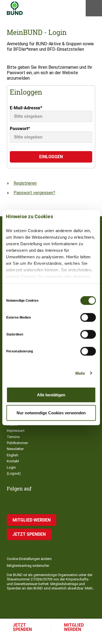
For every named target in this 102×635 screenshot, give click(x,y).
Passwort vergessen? (34, 192)
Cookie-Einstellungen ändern (29, 559)
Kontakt (13, 461)
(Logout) (14, 473)
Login (11, 467)
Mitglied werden (32, 520)
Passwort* (20, 128)
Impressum (15, 431)
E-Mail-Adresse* (26, 107)
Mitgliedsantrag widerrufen (28, 566)
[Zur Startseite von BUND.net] (15, 8)
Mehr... (90, 588)
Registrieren (25, 183)
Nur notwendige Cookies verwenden (51, 412)
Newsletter (15, 449)
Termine (13, 437)
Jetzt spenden (22, 627)
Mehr (80, 373)
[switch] (88, 317)
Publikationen (17, 443)
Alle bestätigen (51, 395)
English (12, 455)
